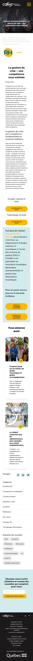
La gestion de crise (16, 208)
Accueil (5, 38)
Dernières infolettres (16, 624)
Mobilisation (7, 512)
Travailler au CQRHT (16, 643)
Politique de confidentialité (16, 632)
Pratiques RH (7, 522)
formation (15, 539)
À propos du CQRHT (16, 636)
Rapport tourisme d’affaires (16, 306)
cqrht (6, 539)
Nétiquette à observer (16, 626)
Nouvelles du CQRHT (14, 38)
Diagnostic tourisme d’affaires (16, 317)
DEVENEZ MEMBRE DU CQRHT (16, 641)
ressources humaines (11, 553)
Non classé (16, 44)
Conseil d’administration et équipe (16, 639)
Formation (6, 507)
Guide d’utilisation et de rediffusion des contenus (17, 629)
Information (8, 544)
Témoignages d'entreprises (12, 527)
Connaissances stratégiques (13, 491)
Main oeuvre (20, 544)
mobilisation (8, 548)
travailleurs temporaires (11, 563)
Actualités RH (7, 486)
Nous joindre (16, 645)
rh (22, 553)
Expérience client (9, 502)
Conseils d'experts (8, 44)
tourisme (7, 558)
